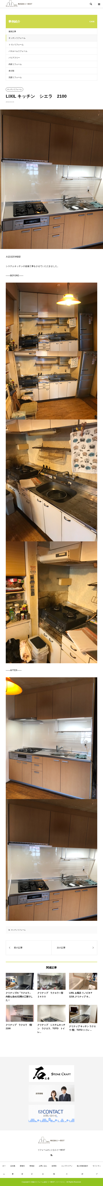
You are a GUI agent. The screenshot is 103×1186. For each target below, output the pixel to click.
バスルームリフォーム (18, 51)
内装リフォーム (15, 64)
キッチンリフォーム (17, 38)
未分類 (11, 71)
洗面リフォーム (15, 77)
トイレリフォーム (16, 44)
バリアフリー (14, 58)
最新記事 (12, 31)
